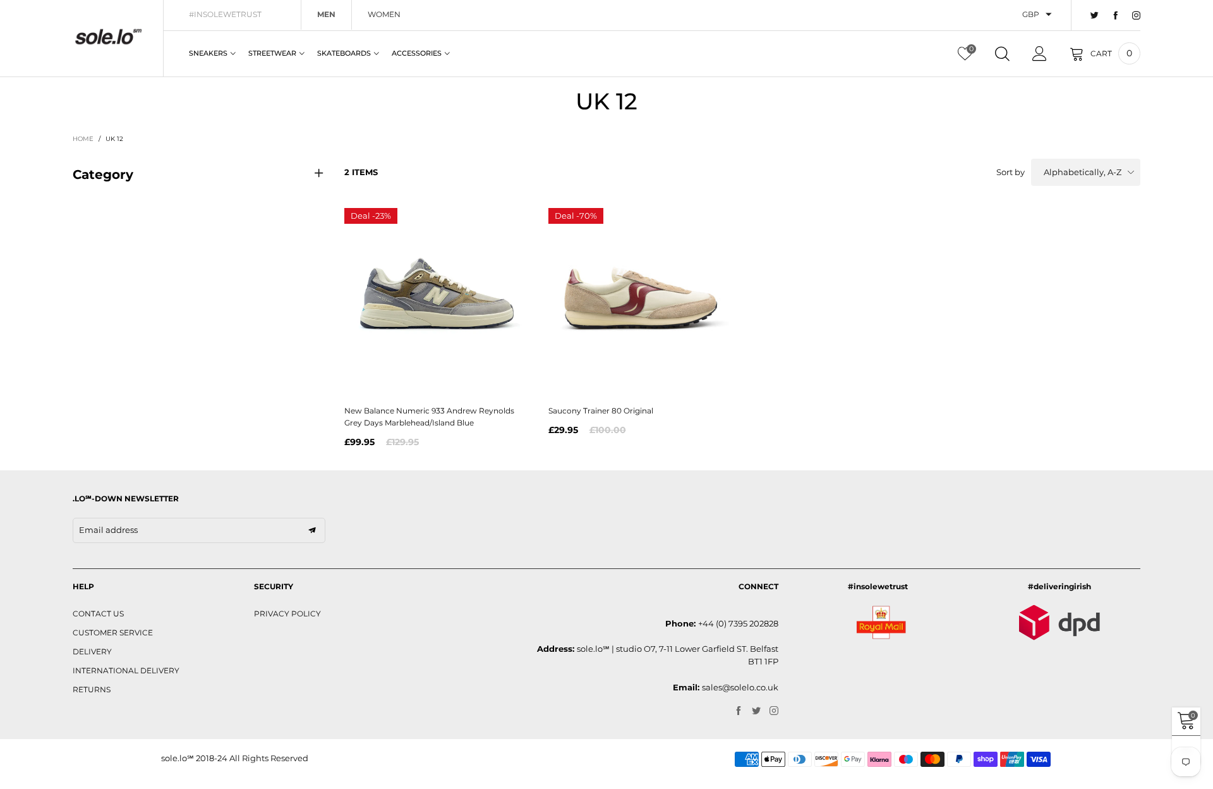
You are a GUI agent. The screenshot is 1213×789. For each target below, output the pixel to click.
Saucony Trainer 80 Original (600, 410)
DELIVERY (92, 651)
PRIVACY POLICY (287, 613)
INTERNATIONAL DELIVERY (126, 670)
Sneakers (208, 53)
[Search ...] (1002, 53)
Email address (108, 530)
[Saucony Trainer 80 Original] (640, 300)
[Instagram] (1136, 16)
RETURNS (92, 689)
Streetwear (272, 53)
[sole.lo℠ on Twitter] (756, 711)
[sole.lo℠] (108, 36)
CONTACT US (98, 613)
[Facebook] (1115, 16)
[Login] (1039, 53)
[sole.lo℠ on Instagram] (774, 711)
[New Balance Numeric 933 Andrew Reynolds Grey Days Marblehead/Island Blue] (436, 300)
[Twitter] (1094, 16)
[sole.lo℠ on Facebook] (738, 711)
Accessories (417, 53)
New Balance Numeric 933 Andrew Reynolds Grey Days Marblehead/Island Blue (429, 416)
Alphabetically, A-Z (1082, 172)
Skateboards (344, 53)
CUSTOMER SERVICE (113, 632)
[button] (312, 530)
